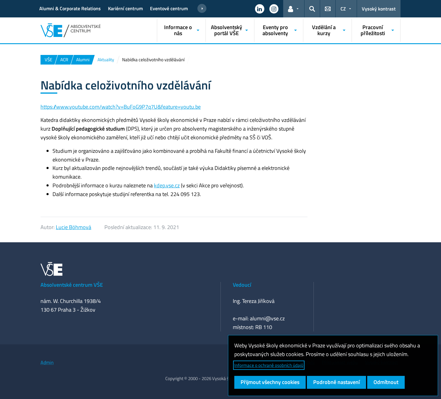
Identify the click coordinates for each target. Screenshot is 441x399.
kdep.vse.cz (167, 185)
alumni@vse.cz (267, 318)
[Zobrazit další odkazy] (201, 9)
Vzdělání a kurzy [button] (324, 30)
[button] (259, 8)
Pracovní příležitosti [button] (373, 30)
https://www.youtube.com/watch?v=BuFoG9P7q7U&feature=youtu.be (120, 107)
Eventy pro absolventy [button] (275, 30)
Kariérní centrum (125, 8)
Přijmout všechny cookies (270, 382)
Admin (47, 362)
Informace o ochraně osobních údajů (268, 365)
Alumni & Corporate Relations (70, 8)
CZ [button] (343, 8)
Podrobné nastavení (336, 382)
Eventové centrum (169, 8)
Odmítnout (386, 382)
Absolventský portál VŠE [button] (226, 30)
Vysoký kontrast (379, 8)
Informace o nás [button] (178, 30)
